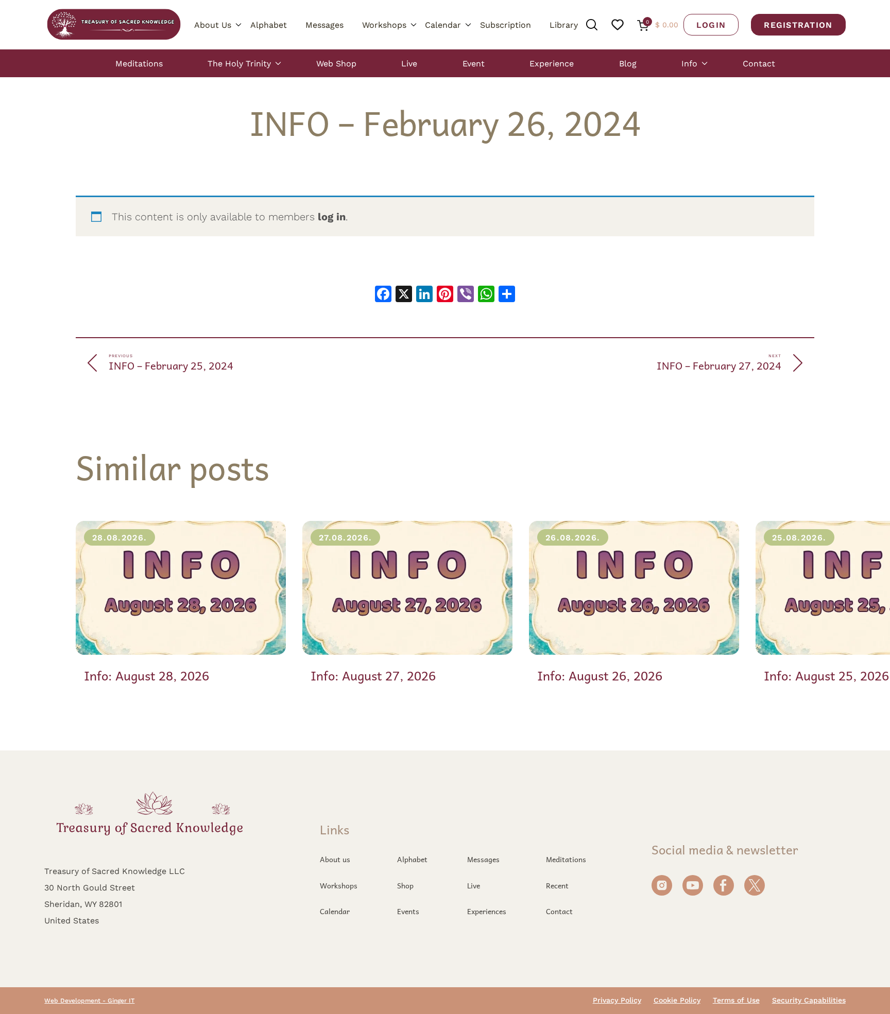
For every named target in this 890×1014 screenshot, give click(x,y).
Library (564, 24)
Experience (551, 63)
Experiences (486, 911)
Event (474, 63)
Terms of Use (736, 1000)
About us (335, 859)
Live (409, 63)
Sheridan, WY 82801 (83, 904)
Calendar (443, 24)
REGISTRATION (798, 24)
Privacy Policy (617, 1000)
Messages (324, 24)
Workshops (384, 24)
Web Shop (336, 63)
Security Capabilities (809, 1000)
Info (689, 63)
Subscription (505, 24)
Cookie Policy (677, 1000)
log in (332, 216)
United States (71, 920)
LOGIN (711, 24)
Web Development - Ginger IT (89, 1000)
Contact (759, 63)
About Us (212, 24)
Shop (405, 885)
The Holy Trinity (239, 63)
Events (408, 911)
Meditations (139, 63)
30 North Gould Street (89, 887)
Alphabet (268, 24)
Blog (628, 63)
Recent (557, 885)
